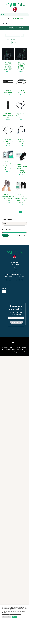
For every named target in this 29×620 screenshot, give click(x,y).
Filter (5, 235)
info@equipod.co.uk (17, 274)
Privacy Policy (22, 347)
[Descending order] (22, 35)
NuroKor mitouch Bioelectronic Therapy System (8, 166)
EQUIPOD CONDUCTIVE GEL (8, 116)
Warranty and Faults (17, 349)
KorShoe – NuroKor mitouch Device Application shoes (21, 198)
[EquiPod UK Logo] (15, 3)
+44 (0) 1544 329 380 (18, 19)
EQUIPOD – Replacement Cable (21, 116)
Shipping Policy (17, 351)
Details (5, 56)
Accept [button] (15, 616)
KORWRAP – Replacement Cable (21, 141)
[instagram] (13, 342)
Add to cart (7, 54)
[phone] (18, 342)
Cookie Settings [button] (6, 616)
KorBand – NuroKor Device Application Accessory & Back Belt (21, 169)
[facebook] (10, 342)
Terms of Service (6, 349)
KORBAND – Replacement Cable (8, 141)
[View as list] (15, 42)
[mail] (15, 342)
